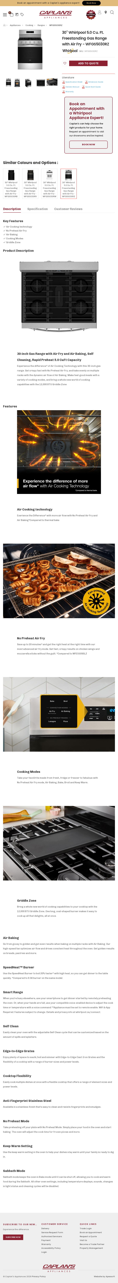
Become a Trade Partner (92, 1244)
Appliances (15, 25)
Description (12, 209)
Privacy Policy (39, 1276)
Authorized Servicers (51, 1236)
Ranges (41, 25)
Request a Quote (88, 1236)
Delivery (45, 1228)
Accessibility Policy (51, 1248)
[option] (30, 49)
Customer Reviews (68, 209)
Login (44, 1252)
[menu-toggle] (5, 15)
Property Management (91, 1248)
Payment (46, 1240)
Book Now (91, 3)
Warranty (70, 91)
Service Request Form (52, 1232)
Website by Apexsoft (104, 1276)
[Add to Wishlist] (65, 63)
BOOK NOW (88, 144)
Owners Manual (72, 87)
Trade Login (86, 1228)
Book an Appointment (91, 1232)
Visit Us (83, 1240)
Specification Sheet (74, 82)
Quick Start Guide (92, 87)
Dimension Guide (95, 82)
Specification (37, 209)
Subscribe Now (13, 1237)
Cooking (29, 25)
